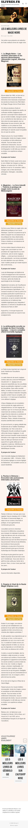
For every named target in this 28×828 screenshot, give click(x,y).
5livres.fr (16, 823)
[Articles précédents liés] (21, 740)
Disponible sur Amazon (15, 91)
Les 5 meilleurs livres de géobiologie (7, 766)
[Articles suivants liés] (25, 740)
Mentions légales (14, 825)
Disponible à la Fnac (15, 224)
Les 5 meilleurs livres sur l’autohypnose (20, 768)
